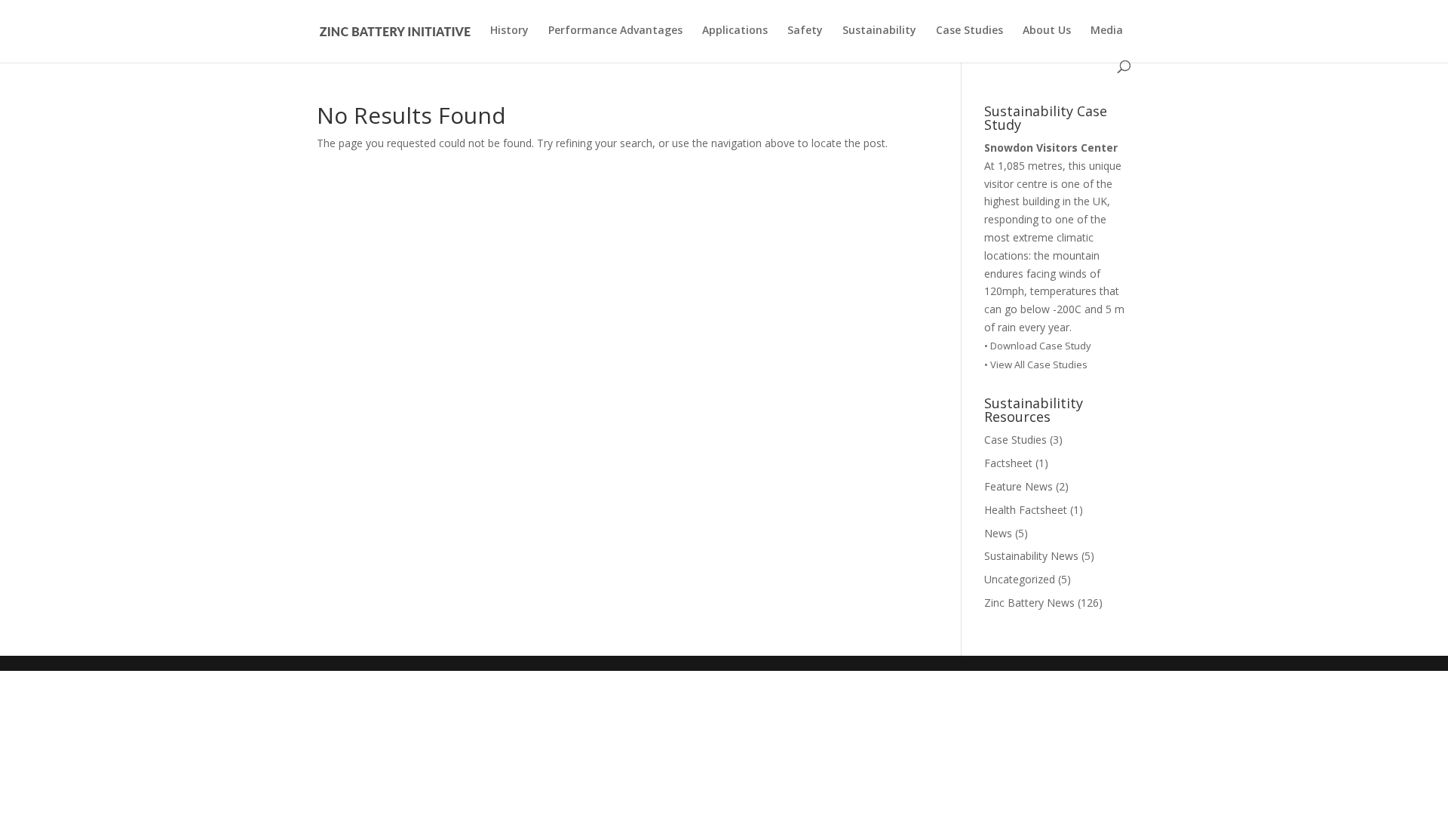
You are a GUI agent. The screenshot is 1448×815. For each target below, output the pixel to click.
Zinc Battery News (1029, 602)
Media (1107, 31)
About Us (1047, 31)
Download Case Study (1042, 345)
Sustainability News (1031, 556)
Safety (805, 31)
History (509, 31)
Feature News (1018, 486)
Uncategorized (1019, 579)
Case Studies (969, 31)
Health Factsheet (1025, 510)
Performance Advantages (615, 31)
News (998, 533)
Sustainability (879, 31)
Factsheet (1008, 463)
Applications (735, 31)
